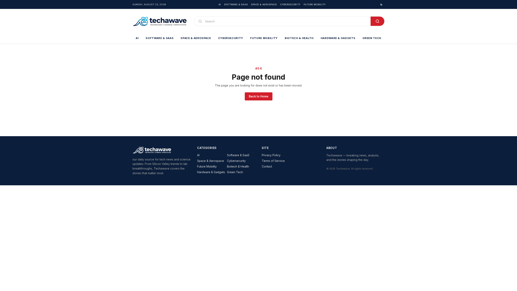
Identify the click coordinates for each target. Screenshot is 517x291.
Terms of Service (273, 160)
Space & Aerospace (264, 4)
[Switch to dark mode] (381, 4)
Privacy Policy (271, 155)
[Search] (377, 21)
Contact (267, 166)
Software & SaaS (236, 4)
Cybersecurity (290, 4)
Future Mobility (315, 4)
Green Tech (372, 38)
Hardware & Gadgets (338, 38)
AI (220, 4)
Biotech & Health (299, 38)
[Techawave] (160, 21)
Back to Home (258, 96)
